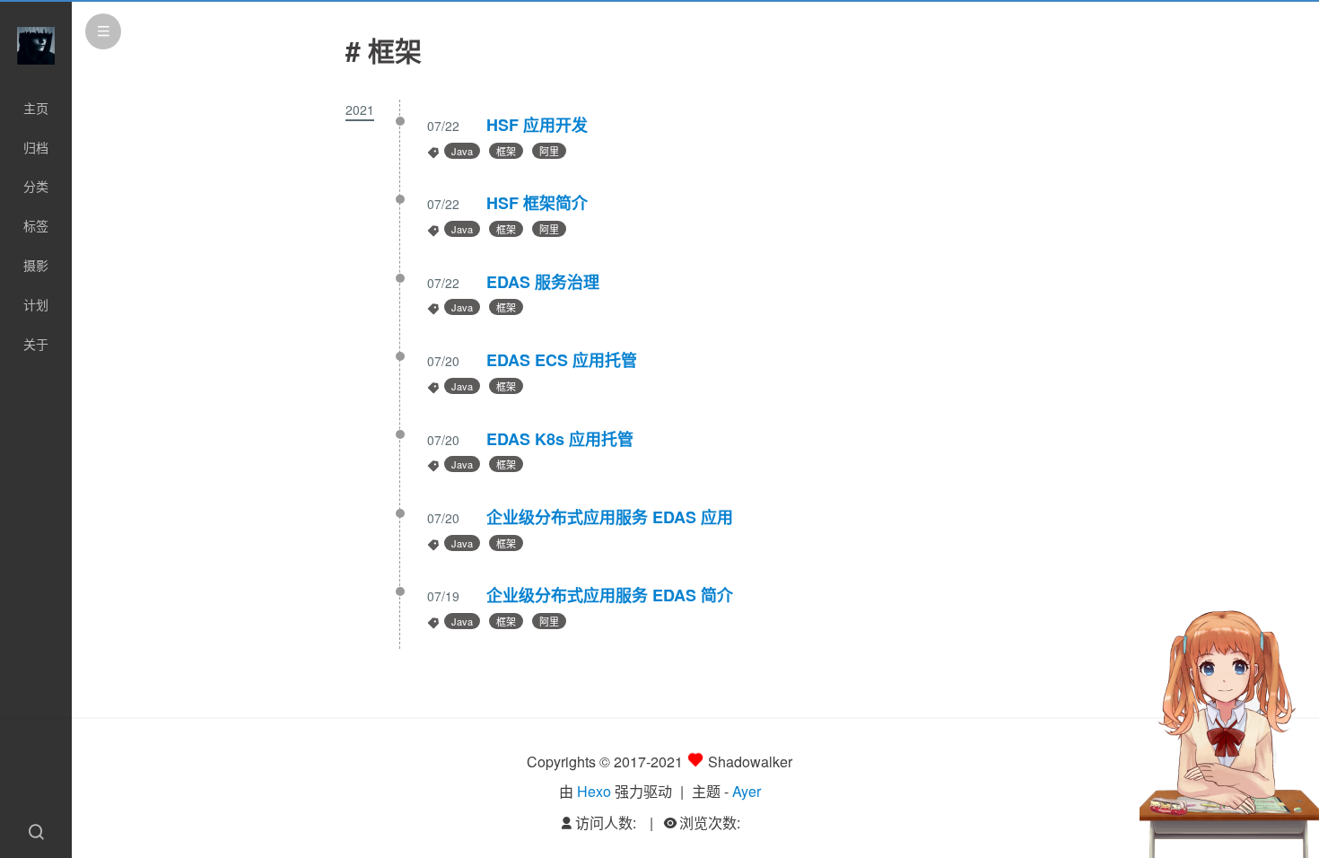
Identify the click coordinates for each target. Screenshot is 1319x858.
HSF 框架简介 (537, 202)
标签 (35, 225)
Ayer (746, 791)
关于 (35, 344)
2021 (359, 109)
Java (462, 151)
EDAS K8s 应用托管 (559, 439)
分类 (35, 186)
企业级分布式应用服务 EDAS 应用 (609, 517)
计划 (35, 304)
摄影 (35, 265)
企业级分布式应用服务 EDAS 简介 (609, 595)
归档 (35, 147)
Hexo (594, 791)
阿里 (549, 151)
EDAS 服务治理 (542, 281)
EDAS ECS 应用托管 (561, 360)
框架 (506, 151)
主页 (35, 108)
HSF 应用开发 (537, 124)
